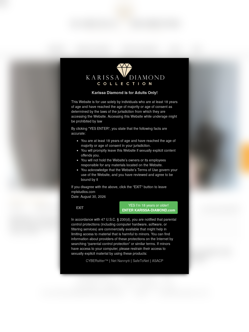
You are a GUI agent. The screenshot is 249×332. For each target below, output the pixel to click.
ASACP (157, 260)
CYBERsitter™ (97, 260)
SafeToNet (141, 260)
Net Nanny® (120, 260)
